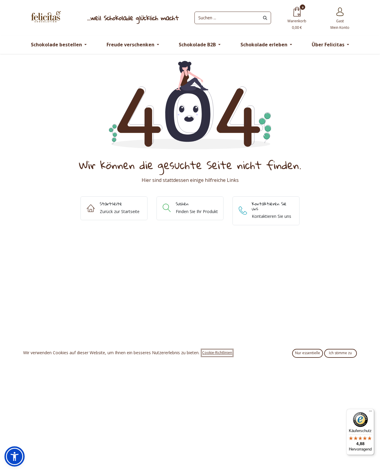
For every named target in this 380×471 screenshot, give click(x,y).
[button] (14, 456)
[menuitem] (58, 45)
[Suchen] (265, 18)
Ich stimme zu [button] (340, 352)
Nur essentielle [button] (307, 352)
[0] (297, 11)
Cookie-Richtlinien (217, 352)
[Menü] (370, 412)
